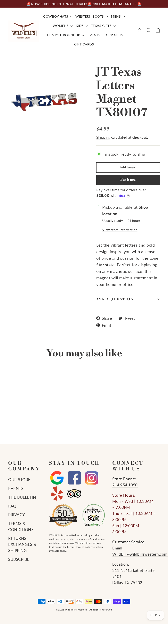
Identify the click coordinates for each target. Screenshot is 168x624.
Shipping (103, 137)
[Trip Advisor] (74, 493)
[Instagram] (91, 478)
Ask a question (115, 299)
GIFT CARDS (84, 44)
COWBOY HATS (56, 16)
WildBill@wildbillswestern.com (140, 554)
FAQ (12, 506)
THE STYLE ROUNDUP (63, 35)
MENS (116, 16)
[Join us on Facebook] (74, 478)
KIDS (80, 25)
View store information (119, 230)
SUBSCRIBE (19, 559)
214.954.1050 (125, 485)
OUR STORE (19, 479)
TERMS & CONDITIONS (20, 526)
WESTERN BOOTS (90, 16)
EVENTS (93, 35)
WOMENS (61, 25)
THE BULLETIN (22, 497)
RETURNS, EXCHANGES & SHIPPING (22, 544)
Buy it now (128, 180)
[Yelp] (57, 493)
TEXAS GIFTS (101, 25)
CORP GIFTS (113, 35)
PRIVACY (16, 514)
